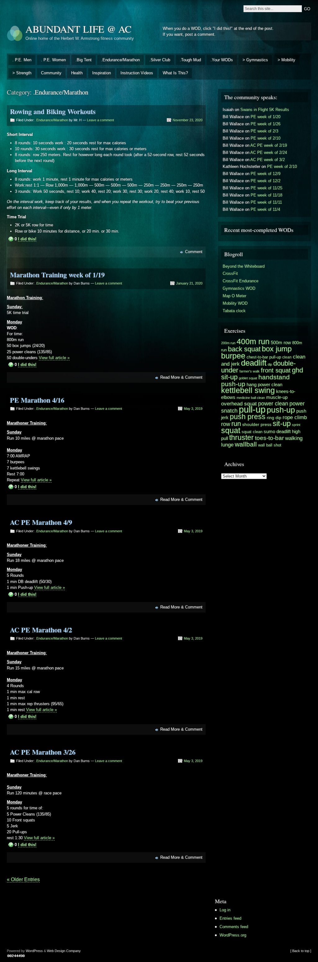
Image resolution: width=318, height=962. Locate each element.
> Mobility (286, 60)
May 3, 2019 (193, 408)
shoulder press (256, 424)
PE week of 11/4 (265, 209)
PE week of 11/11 (266, 202)
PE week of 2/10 (265, 138)
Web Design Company (64, 951)
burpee (233, 355)
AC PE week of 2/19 (268, 145)
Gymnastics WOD (239, 288)
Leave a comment (100, 120)
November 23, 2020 (187, 120)
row (225, 424)
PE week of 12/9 (265, 173)
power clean (273, 403)
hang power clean (264, 384)
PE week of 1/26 (265, 124)
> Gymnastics (255, 60)
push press (248, 417)
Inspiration (101, 73)
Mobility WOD (235, 303)
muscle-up (277, 397)
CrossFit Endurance (240, 281)
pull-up (252, 409)
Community (51, 73)
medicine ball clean (251, 398)
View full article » (54, 357)
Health (77, 73)
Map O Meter (234, 296)
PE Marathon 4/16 (37, 400)
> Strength (21, 73)
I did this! (27, 239)
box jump (277, 349)
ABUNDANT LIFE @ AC (78, 28)
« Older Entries (23, 879)
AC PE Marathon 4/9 (41, 522)
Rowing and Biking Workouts (53, 111)
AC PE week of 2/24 (268, 152)
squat (230, 430)
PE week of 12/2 (265, 180)
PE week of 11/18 (266, 195)
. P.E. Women (53, 60)
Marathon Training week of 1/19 (57, 275)
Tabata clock (234, 310)
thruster (241, 437)
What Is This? (175, 73)
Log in (225, 910)
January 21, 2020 (189, 283)
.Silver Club (159, 60)
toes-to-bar (269, 437)
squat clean (252, 432)
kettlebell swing (248, 390)
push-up (281, 410)
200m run (228, 343)
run (236, 424)
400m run (253, 341)
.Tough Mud (190, 60)
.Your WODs (222, 60)
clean (287, 357)
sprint (296, 425)
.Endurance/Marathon (120, 60)
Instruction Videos (136, 73)
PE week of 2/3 (264, 131)
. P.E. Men (21, 60)
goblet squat (248, 378)
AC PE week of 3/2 (267, 159)
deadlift (253, 363)
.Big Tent (83, 60)
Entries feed (230, 918)
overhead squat (239, 403)
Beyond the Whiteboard (244, 266)
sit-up (282, 423)
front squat (276, 370)
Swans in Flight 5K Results (264, 109)
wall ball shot (269, 445)
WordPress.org (233, 935)
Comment (193, 251)
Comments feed (234, 926)
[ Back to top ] (300, 951)
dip (270, 364)
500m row (281, 342)
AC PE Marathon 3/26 (42, 752)
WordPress (34, 951)
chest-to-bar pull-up (264, 357)
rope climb (295, 417)
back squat (244, 349)
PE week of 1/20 (265, 116)
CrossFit (230, 273)
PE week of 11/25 (266, 188)
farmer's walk (249, 371)
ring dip (274, 417)
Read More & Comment (181, 377)
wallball (246, 444)
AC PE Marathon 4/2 (41, 630)
